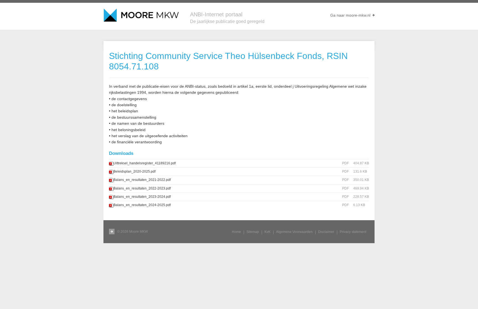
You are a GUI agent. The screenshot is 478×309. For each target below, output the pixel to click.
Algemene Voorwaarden (294, 232)
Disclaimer (326, 232)
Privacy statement (353, 232)
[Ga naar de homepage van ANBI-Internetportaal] (141, 15)
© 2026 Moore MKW (132, 231)
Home (236, 232)
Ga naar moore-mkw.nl (350, 15)
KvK (267, 232)
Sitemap (252, 232)
